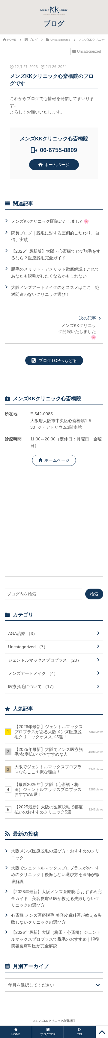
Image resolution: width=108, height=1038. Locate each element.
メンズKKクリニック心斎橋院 (55, 1020)
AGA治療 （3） (22, 633)
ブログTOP (48, 1034)
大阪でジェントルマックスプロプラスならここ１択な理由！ (58, 769)
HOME (11, 39)
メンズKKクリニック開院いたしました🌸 (50, 221)
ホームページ (57, 164)
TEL (80, 1034)
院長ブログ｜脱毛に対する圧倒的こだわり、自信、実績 (55, 236)
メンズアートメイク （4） (33, 673)
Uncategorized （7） (28, 646)
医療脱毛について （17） (32, 686)
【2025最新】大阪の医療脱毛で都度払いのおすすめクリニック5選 (58, 809)
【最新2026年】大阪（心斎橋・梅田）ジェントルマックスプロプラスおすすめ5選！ (58, 789)
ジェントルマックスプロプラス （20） (44, 660)
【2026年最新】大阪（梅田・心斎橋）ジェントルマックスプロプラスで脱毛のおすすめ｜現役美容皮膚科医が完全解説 (55, 939)
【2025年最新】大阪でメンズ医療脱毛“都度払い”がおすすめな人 (58, 752)
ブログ (33, 39)
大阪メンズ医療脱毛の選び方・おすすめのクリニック (55, 854)
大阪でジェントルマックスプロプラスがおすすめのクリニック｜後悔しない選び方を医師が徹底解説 (55, 875)
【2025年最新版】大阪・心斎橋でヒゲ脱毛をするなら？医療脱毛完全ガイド (55, 254)
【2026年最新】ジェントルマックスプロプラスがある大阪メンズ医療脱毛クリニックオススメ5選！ (58, 731)
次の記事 (77, 328)
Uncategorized (60, 39)
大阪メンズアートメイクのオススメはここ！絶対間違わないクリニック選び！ (55, 290)
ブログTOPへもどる (58, 360)
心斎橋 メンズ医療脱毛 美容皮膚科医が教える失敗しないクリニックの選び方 (56, 918)
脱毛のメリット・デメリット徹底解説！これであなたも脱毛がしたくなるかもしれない (55, 272)
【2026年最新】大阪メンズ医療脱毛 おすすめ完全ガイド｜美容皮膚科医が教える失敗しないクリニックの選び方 (56, 898)
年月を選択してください (31, 985)
